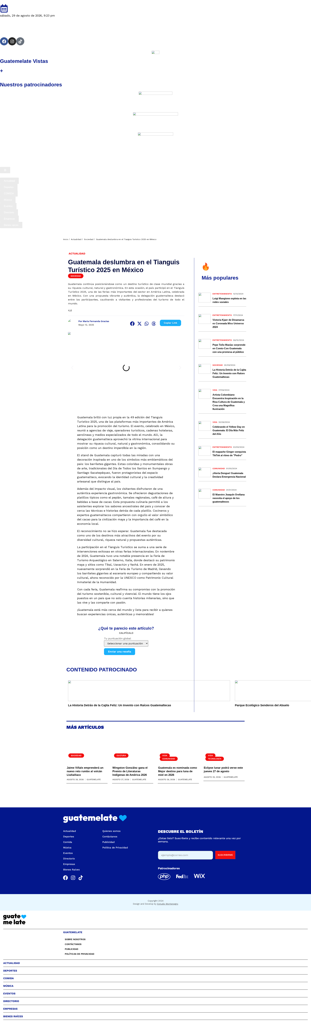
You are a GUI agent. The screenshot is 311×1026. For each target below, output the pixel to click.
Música (67, 847)
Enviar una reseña (119, 651)
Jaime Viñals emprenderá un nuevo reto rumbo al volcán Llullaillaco (85, 771)
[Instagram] (12, 41)
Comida (67, 842)
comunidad (219, 468)
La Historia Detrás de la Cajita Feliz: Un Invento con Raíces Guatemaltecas (119, 705)
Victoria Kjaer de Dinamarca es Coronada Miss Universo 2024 (228, 323)
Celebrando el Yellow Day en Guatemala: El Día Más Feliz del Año (229, 430)
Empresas (69, 864)
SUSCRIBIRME (225, 855)
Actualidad (69, 831)
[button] (132, 324)
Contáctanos (109, 836)
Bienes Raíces (71, 869)
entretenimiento (222, 294)
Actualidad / (77, 239)
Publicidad (108, 842)
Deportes (68, 836)
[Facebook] (4, 41)
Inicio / (66, 239)
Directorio (69, 858)
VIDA (215, 390)
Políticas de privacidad (79, 954)
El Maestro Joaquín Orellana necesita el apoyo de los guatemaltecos (229, 498)
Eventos (68, 853)
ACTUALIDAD (77, 253)
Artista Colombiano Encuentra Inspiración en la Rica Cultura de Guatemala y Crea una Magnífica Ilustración (229, 401)
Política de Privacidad (115, 847)
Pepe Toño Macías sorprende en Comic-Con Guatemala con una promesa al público (229, 348)
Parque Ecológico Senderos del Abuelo (262, 705)
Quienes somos (111, 831)
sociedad (218, 365)
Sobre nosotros (75, 939)
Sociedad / (89, 239)
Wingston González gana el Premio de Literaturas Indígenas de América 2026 (130, 771)
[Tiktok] (20, 41)
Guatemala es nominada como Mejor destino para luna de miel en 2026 (177, 771)
